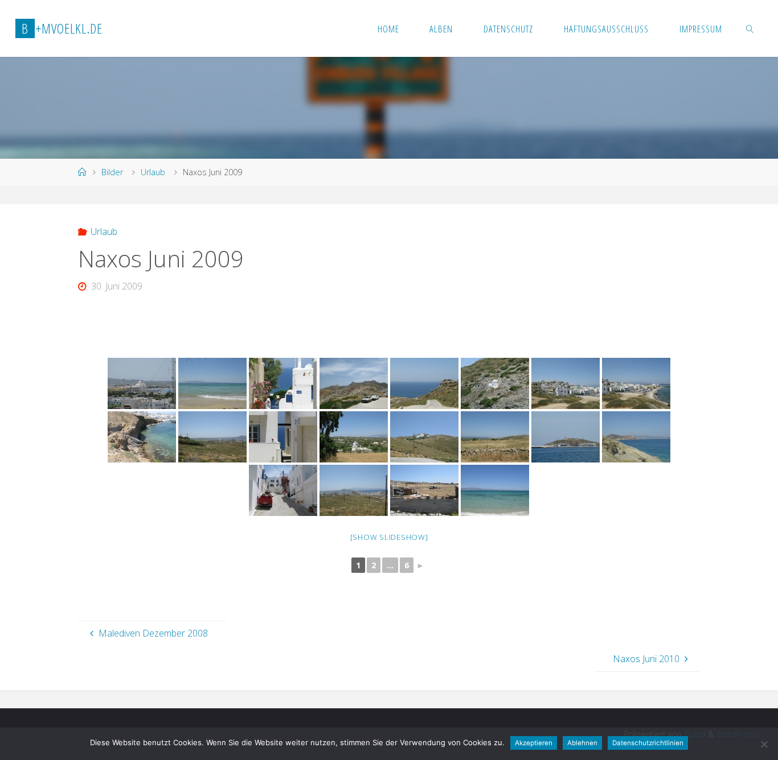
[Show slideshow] (389, 537)
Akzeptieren (533, 743)
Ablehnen (582, 743)
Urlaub (153, 172)
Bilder (112, 172)
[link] (749, 28)
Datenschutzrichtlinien (647, 743)
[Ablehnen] (763, 744)
